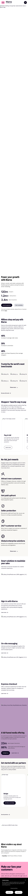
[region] (14, 887)
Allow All (18, 892)
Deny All (9, 892)
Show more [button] (13, 387)
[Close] (25, 880)
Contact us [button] (5, 753)
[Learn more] (14, 593)
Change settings (14, 888)
